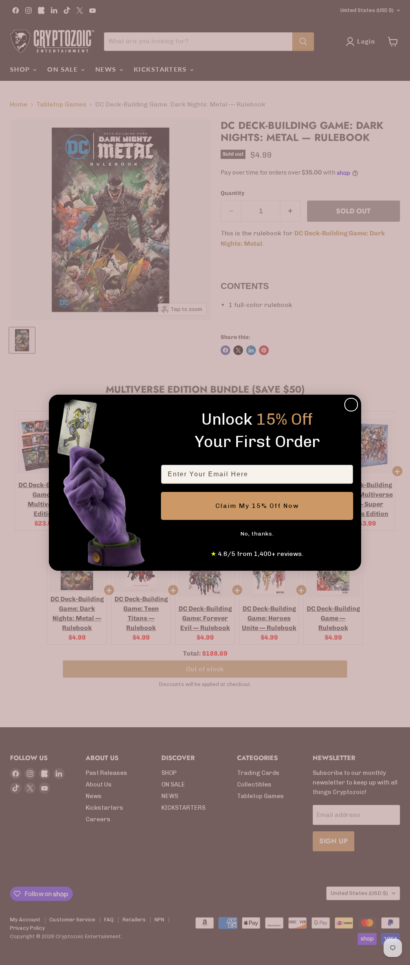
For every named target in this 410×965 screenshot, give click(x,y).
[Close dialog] (351, 405)
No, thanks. (257, 533)
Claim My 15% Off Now (257, 506)
